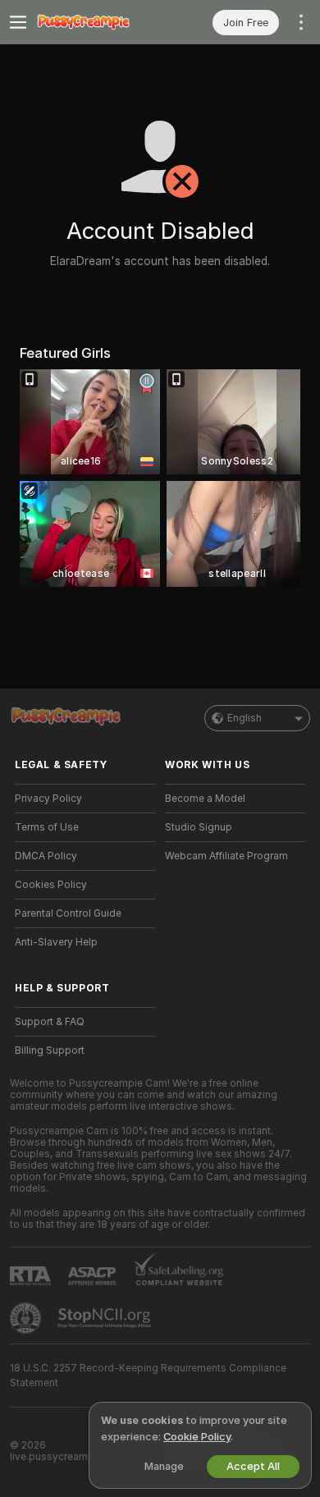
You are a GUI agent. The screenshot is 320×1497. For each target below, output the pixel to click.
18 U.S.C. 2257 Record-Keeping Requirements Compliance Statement (148, 1375)
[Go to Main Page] (98, 22)
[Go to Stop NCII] (105, 1318)
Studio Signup (198, 827)
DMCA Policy (46, 856)
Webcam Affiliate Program (226, 856)
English (244, 718)
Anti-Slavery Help (56, 942)
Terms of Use (47, 827)
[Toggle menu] (18, 22)
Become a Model (205, 798)
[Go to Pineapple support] (27, 1318)
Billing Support (50, 1050)
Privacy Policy (48, 798)
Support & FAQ (50, 1022)
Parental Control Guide (68, 913)
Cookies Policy (51, 884)
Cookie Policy (197, 1437)
